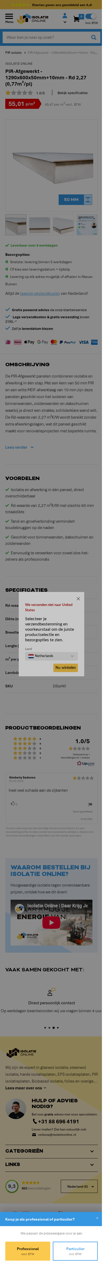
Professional (27, 1251)
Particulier (72, 1251)
